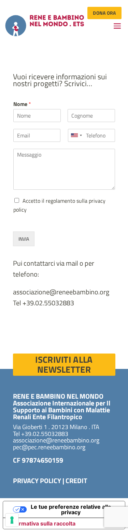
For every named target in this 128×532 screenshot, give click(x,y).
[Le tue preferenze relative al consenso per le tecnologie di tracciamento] (11, 520)
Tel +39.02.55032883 (43, 302)
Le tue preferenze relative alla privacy (71, 509)
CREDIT (76, 480)
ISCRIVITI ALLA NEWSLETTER (64, 365)
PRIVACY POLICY (37, 480)
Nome (22, 104)
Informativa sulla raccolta (42, 523)
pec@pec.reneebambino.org (49, 447)
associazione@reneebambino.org (61, 292)
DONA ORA (104, 12)
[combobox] (76, 135)
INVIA (23, 238)
